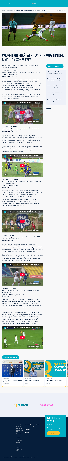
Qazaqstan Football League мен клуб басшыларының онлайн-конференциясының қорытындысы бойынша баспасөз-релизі (55, 86)
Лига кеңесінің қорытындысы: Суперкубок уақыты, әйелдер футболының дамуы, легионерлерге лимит (54, 93)
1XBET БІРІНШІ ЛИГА (19, 431)
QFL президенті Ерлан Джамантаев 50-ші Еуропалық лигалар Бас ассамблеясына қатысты (55, 72)
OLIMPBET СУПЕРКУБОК (19, 440)
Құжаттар (27, 432)
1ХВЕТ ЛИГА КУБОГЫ (19, 450)
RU (10, 3)
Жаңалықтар (10, 10)
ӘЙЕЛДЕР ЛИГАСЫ (18, 443)
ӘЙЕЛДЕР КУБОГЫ (18, 447)
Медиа (26, 426)
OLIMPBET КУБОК (18, 434)
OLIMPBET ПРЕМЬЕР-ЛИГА (19, 427)
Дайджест (27, 429)
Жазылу (53, 433)
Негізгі (3, 10)
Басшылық (36, 426)
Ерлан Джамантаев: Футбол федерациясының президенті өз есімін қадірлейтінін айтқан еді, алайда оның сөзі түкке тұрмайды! (55, 79)
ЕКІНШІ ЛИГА (19, 437)
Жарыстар (18, 424)
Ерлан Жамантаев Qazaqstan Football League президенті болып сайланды (55, 100)
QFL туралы (36, 424)
